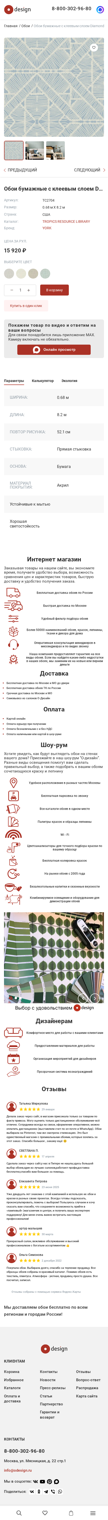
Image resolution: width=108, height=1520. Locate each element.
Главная (11, 26)
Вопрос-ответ (88, 1380)
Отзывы (83, 1371)
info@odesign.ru (18, 1470)
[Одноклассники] (39, 1492)
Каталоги (12, 1388)
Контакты (49, 1371)
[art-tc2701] (9, 274)
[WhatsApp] (60, 1492)
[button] (83, 998)
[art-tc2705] (45, 274)
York (46, 228)
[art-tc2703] (33, 274)
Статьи (46, 1396)
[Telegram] (46, 1492)
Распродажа (87, 1388)
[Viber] (53, 1492)
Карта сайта (86, 1396)
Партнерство (51, 1404)
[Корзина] (71, 1513)
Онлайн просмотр (58, 349)
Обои (25, 26)
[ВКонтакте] (32, 1492)
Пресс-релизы (53, 1388)
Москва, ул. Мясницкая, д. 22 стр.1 (35, 1461)
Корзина (11, 1371)
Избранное (14, 1380)
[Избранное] (44, 1513)
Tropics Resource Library (66, 222)
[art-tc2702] (21, 274)
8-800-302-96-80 (71, 8)
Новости (48, 1380)
